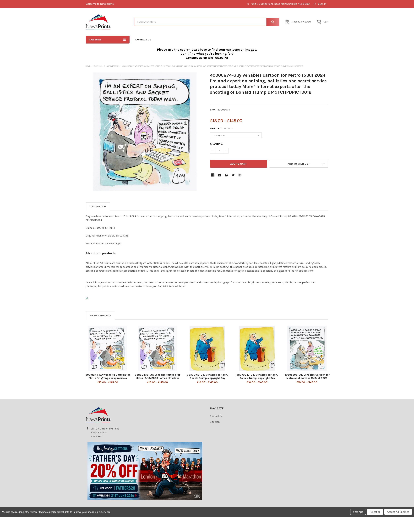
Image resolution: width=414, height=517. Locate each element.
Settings (358, 512)
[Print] (226, 175)
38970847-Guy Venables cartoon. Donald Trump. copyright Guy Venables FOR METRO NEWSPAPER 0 (257, 378)
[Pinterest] (240, 175)
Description (98, 206)
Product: (221, 128)
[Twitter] (233, 175)
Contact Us (143, 39)
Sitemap (215, 421)
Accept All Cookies (398, 512)
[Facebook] (213, 175)
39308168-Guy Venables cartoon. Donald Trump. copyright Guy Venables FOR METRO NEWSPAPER (207, 378)
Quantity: (216, 144)
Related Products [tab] (100, 315)
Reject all (375, 512)
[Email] (220, 175)
